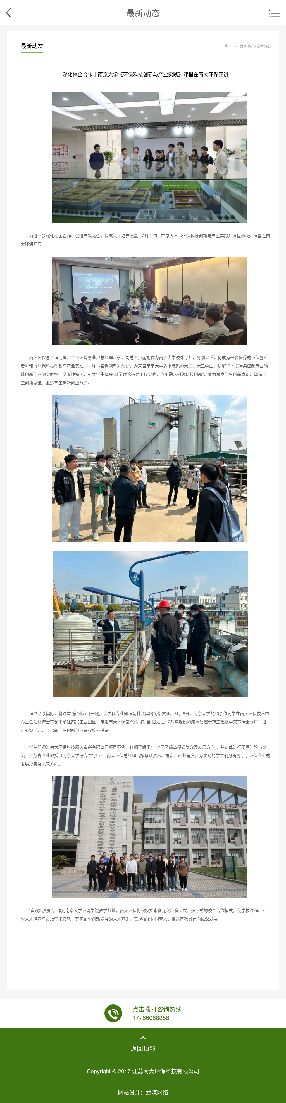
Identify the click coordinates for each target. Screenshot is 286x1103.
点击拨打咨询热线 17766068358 (157, 1013)
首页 (227, 45)
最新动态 (263, 45)
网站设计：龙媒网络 (143, 1092)
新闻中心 (246, 45)
